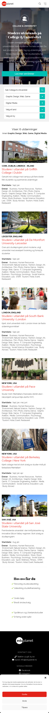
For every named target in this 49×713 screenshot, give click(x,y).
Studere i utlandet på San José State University (21, 524)
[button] (45, 677)
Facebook (26, 670)
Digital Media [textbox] (11, 103)
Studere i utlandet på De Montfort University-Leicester (23, 241)
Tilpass (25, 707)
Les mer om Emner (24, 74)
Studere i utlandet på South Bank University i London (23, 317)
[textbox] (24, 109)
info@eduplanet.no (29, 660)
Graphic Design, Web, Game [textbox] (18, 96)
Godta (24, 694)
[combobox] (24, 96)
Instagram (26, 673)
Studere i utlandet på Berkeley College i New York (21, 459)
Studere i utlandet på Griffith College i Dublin (19, 171)
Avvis (24, 701)
